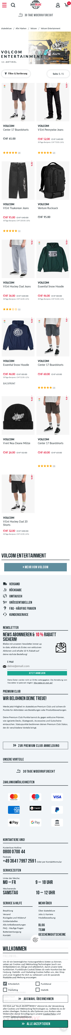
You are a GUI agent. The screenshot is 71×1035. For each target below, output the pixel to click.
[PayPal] (57, 810)
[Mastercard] (14, 797)
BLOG (41, 925)
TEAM (41, 930)
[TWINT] (35, 809)
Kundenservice (18, 615)
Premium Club (12, 691)
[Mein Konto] (58, 5)
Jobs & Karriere (45, 914)
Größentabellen (20, 603)
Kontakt (7, 935)
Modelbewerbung (46, 917)
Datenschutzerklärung (21, 1016)
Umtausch (15, 596)
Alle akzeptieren (38, 1024)
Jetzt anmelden (37, 673)
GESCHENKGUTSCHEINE (52, 935)
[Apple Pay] (14, 823)
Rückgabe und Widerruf (14, 917)
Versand (14, 584)
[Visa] (57, 797)
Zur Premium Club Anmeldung (39, 746)
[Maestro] (35, 797)
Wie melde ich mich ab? (43, 683)
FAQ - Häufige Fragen (13, 928)
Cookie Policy (49, 1013)
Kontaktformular (54, 861)
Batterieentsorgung (12, 931)
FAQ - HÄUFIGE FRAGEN (22, 609)
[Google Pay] (35, 823)
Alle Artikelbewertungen (14, 924)
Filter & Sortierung (17, 73)
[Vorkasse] (57, 823)
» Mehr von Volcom (35, 567)
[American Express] (14, 810)
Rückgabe (15, 590)
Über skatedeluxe (46, 910)
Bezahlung (8, 910)
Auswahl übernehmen (38, 999)
